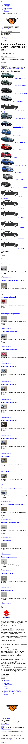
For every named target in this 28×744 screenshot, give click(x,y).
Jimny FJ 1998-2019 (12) (19, 119)
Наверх (3, 677)
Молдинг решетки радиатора (11, 313)
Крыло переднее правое (9, 331)
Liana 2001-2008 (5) (18, 127)
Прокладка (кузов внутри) (10, 522)
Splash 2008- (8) (17, 135)
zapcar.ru (3, 726)
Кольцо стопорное (7, 590)
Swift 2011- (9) (16, 157)
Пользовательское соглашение (12, 690)
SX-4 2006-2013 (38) (20, 165)
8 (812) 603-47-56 (5, 28)
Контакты (6, 11)
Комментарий (4, 676)
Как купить (7, 5)
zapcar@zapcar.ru (5, 724)
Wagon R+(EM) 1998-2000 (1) (19, 187)
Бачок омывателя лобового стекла (12, 280)
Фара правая (5, 456)
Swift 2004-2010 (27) (18, 149)
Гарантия (6, 6)
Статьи (5, 9)
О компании (7, 4)
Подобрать (3, 65)
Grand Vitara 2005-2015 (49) (20, 93)
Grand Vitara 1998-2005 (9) (19, 85)
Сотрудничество (8, 8)
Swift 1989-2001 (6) (20, 142)
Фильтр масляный (7, 573)
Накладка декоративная (9, 557)
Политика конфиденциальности (12, 691)
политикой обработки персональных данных (12, 68)
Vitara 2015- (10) (19, 179)
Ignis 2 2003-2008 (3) (18, 101)
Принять (3, 742)
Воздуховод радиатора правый (11, 488)
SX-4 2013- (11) (19, 172)
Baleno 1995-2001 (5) (20, 78)
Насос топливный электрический (12, 504)
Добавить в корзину (6, 277)
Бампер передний (6, 264)
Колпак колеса (6, 540)
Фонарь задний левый (8, 297)
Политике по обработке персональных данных (13, 739)
